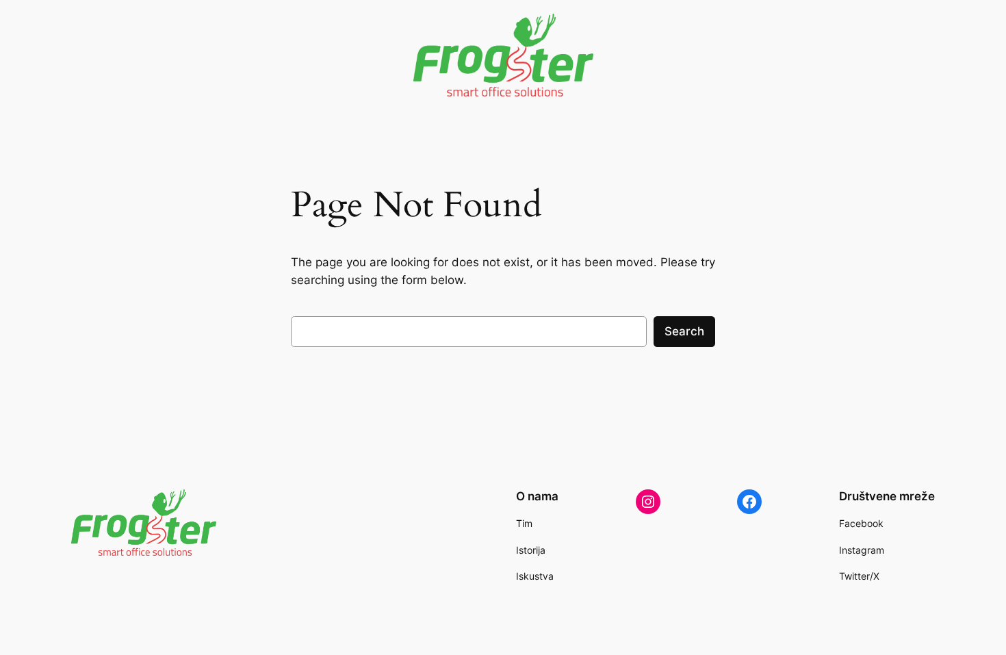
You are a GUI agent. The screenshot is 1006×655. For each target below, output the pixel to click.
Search (684, 331)
